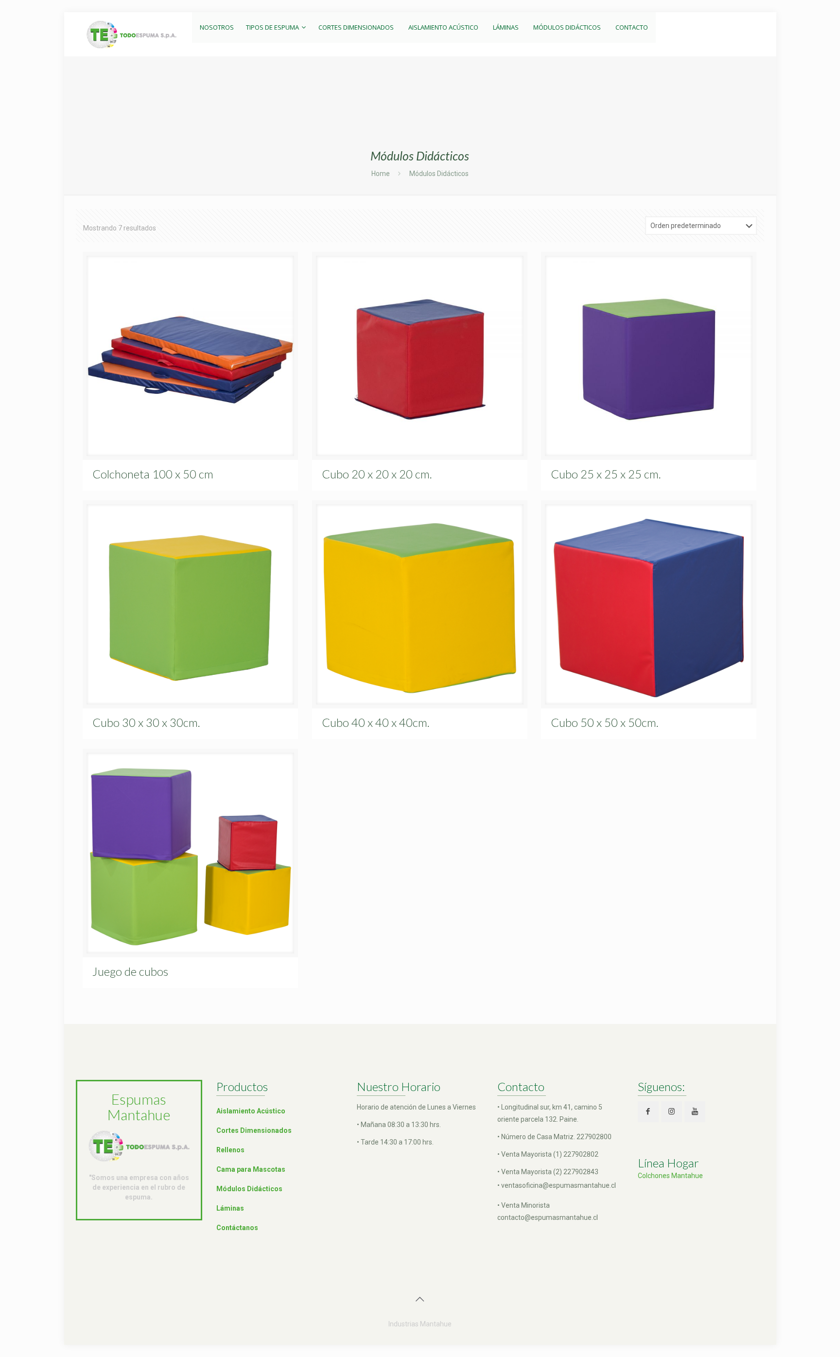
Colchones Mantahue (670, 1176)
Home (380, 173)
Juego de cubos (130, 971)
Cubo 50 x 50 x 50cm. (605, 722)
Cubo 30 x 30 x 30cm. (146, 722)
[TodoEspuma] (132, 34)
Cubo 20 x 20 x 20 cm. (377, 474)
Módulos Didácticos (249, 1189)
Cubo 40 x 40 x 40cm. (376, 722)
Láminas (230, 1208)
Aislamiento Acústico (250, 1111)
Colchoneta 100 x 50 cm (152, 474)
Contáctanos (237, 1228)
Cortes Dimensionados (254, 1130)
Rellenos (230, 1150)
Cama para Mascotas (250, 1169)
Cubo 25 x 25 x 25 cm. (606, 474)
